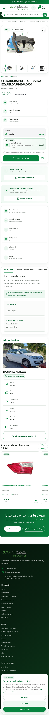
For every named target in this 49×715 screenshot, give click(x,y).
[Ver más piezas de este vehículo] (24, 355)
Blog (2, 653)
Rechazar (24, 697)
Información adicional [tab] (25, 270)
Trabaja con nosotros (8, 646)
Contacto (4, 618)
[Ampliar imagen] (43, 30)
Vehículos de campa (8, 600)
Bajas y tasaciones (7, 603)
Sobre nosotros (6, 607)
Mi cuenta (4, 650)
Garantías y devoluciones (9, 632)
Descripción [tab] (8, 270)
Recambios (5, 593)
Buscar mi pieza (14, 529)
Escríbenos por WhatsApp (35, 529)
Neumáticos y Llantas (8, 596)
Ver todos (43, 446)
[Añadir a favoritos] (43, 158)
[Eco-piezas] (19, 8)
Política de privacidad (8, 671)
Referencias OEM (7, 614)
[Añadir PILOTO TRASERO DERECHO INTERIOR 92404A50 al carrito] (36, 500)
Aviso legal (4, 667)
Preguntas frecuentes (8, 628)
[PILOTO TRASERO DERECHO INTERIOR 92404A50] (20, 467)
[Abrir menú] (3, 7)
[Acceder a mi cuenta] (33, 7)
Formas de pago (6, 635)
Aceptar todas (24, 709)
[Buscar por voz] (4, 15)
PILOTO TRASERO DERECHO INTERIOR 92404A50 (16, 485)
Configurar (24, 703)
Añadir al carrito (23, 158)
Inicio (3, 589)
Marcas (3, 611)
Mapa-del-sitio (6, 642)
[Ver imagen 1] (10, 68)
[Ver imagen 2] (21, 68)
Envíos (3, 639)
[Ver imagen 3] (32, 68)
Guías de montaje (7, 657)
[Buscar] (45, 15)
